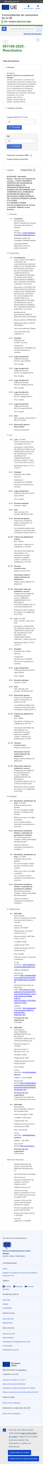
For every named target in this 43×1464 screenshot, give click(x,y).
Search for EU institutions (11, 1403)
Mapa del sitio (7, 1323)
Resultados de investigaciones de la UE (16, 1342)
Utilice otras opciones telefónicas (14, 1384)
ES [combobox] (9, 122)
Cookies (5, 1304)
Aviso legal (6, 1300)
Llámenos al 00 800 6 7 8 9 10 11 (14, 1380)
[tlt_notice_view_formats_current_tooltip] (34, 170)
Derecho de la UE (9, 1334)
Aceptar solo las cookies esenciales (23, 1459)
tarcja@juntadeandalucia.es (25, 1073)
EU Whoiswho (7, 1346)
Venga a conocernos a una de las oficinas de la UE (20, 1392)
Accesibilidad (7, 1308)
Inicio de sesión (28, 8)
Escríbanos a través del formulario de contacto (19, 1388)
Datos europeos (8, 1338)
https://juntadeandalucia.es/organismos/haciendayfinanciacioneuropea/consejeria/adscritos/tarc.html (25, 1086)
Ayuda (5, 1269)
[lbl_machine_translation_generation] (31, 155)
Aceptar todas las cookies (19, 1452)
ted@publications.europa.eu (25, 1136)
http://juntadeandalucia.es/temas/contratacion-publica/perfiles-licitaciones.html (25, 1011)
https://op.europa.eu (27, 1146)
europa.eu (22, 1370)
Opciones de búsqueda (32, 34)
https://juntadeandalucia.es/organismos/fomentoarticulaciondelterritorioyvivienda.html (25, 978)
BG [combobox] (9, 141)
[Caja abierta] (5, 42)
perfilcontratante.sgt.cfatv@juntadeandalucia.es (25, 234)
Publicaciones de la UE (11, 1350)
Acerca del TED (8, 1319)
